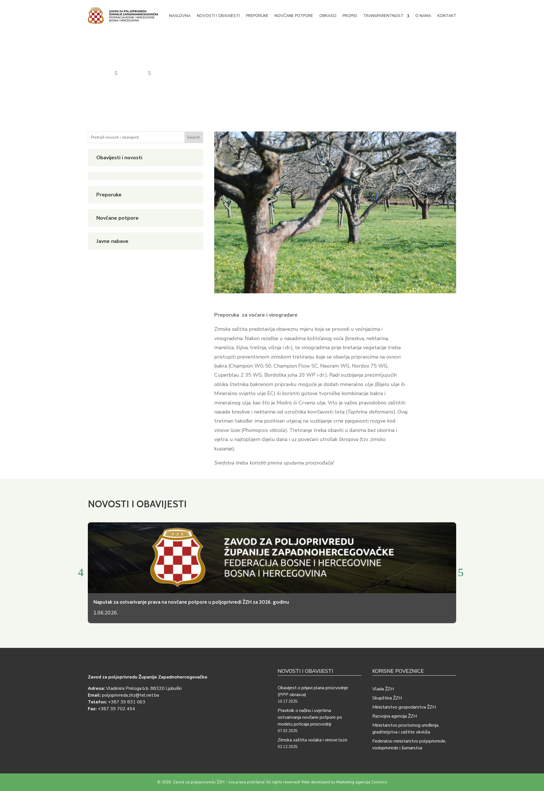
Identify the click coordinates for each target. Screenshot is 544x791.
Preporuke (257, 15)
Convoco (379, 782)
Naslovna (180, 15)
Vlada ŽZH (383, 689)
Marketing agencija (353, 782)
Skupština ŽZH (387, 698)
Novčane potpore (294, 15)
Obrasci (327, 15)
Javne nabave (112, 241)
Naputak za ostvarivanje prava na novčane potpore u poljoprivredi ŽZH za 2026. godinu (191, 602)
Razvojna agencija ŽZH (394, 716)
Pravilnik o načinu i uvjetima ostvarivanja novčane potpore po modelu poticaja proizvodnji (310, 717)
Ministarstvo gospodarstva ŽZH (404, 707)
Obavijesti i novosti (119, 157)
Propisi (350, 15)
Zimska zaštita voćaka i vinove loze (312, 740)
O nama (423, 15)
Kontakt (446, 15)
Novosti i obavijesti (218, 15)
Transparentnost (383, 15)
